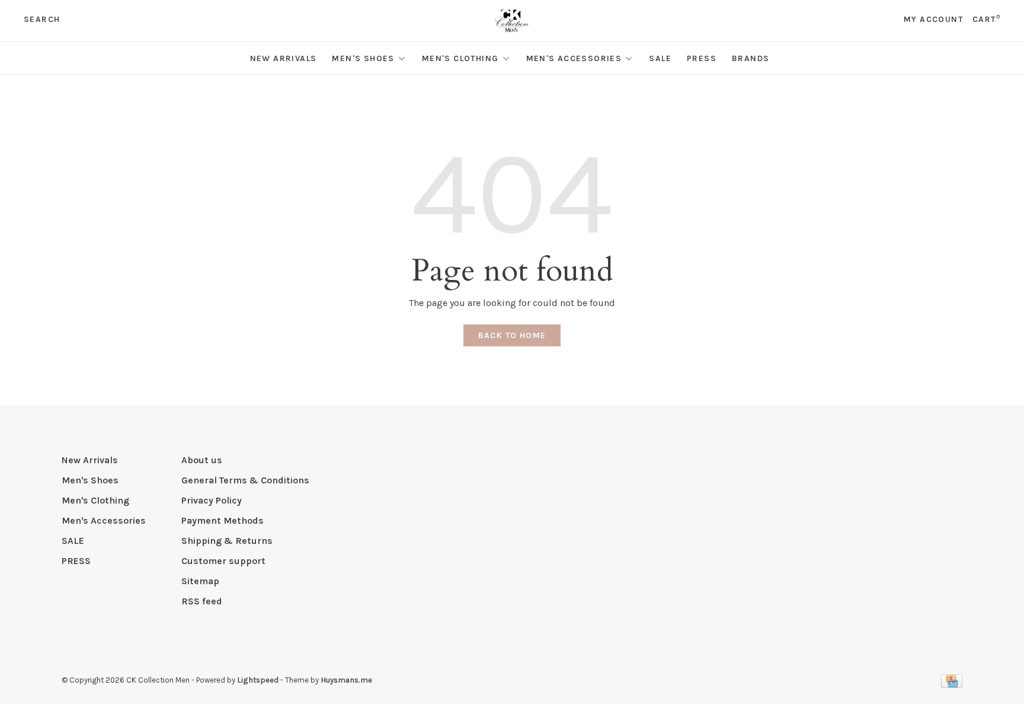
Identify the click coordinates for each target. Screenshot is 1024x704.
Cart (986, 19)
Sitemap (200, 581)
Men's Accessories (574, 58)
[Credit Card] (951, 684)
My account (933, 19)
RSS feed (201, 601)
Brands (750, 58)
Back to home (512, 335)
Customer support (223, 560)
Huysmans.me (346, 680)
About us (201, 460)
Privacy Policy (211, 500)
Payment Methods (222, 520)
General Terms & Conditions (245, 480)
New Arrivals (283, 58)
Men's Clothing (460, 58)
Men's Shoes (363, 58)
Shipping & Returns (227, 540)
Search (42, 19)
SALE (660, 58)
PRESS (701, 58)
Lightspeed (258, 680)
